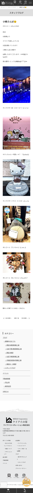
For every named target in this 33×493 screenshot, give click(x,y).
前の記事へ (8, 318)
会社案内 (17, 440)
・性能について (8, 448)
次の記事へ (24, 318)
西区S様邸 (10, 353)
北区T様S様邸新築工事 (14, 349)
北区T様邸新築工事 (13, 356)
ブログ (5, 337)
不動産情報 (6, 379)
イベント (6, 373)
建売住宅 (8, 386)
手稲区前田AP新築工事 (14, 360)
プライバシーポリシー (20, 468)
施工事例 (5, 457)
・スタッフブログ (21, 462)
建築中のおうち (10, 341)
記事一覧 (16, 318)
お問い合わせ (18, 465)
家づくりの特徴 (6, 440)
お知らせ (6, 391)
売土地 (7, 382)
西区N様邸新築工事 (13, 345)
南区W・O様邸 (11, 364)
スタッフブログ (15, 26)
